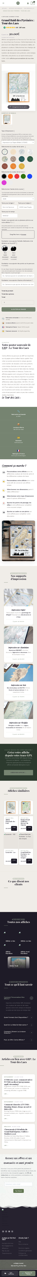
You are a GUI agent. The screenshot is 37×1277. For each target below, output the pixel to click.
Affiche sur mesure (15, 8)
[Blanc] (10, 182)
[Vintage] (13, 159)
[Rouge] (16, 176)
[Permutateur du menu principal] (3, 3)
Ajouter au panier (18, 309)
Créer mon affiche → (18, 772)
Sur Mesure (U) (29, 8)
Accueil (4, 8)
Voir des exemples (27, 271)
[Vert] (23, 176)
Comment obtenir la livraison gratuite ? (18, 1032)
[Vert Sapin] (30, 159)
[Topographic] (30, 152)
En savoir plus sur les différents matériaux (22, 140)
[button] (14, 28)
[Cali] (5, 159)
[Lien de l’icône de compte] (28, 3)
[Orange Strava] (10, 176)
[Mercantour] (13, 152)
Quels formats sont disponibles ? (18, 1017)
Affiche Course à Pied (11, 16)
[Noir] (4, 176)
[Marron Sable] (13, 166)
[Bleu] (29, 176)
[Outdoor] (5, 152)
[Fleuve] (22, 152)
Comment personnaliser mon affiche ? (18, 998)
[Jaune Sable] (22, 166)
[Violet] (4, 182)
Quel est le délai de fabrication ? (18, 1025)
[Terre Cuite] (5, 166)
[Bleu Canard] (22, 159)
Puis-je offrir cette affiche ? (18, 1040)
